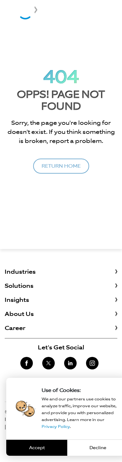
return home (61, 166)
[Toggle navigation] (114, 10)
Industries (20, 272)
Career (15, 328)
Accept (37, 447)
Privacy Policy (56, 426)
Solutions (19, 286)
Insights (17, 300)
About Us (19, 314)
